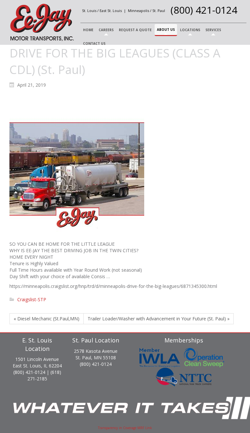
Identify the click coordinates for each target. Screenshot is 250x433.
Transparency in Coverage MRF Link (125, 428)
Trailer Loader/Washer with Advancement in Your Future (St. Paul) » (158, 318)
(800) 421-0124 (204, 10)
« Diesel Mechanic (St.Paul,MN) (46, 318)
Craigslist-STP (31, 299)
